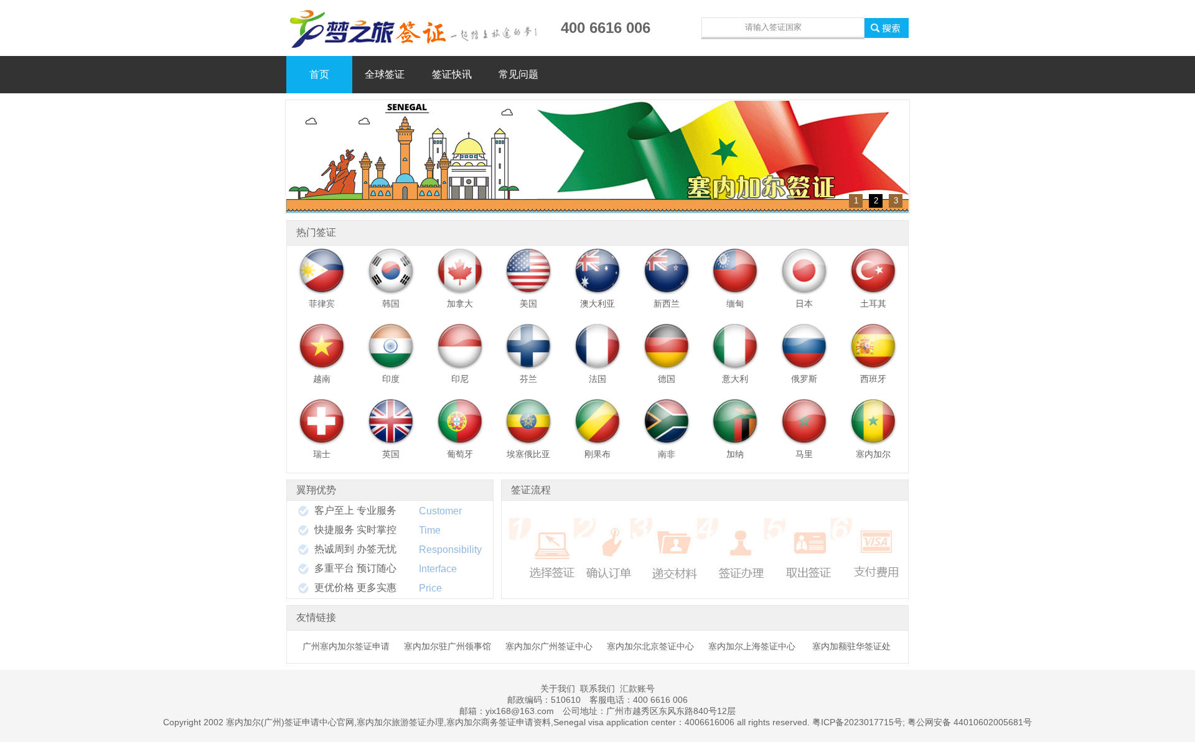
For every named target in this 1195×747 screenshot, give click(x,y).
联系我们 (597, 689)
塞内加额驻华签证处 (851, 646)
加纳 (735, 454)
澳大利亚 (597, 304)
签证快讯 (452, 74)
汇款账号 (637, 689)
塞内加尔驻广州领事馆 (447, 646)
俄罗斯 (804, 379)
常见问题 (518, 74)
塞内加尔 (873, 454)
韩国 (391, 304)
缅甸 (735, 304)
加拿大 (460, 304)
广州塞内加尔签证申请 (346, 646)
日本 (804, 304)
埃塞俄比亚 (528, 454)
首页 (319, 74)
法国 (597, 379)
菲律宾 (322, 304)
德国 (666, 379)
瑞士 (321, 454)
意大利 (735, 379)
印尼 (460, 379)
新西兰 (667, 304)
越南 (321, 379)
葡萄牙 (460, 454)
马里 (804, 454)
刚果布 (597, 454)
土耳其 (873, 304)
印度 (391, 379)
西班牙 (873, 379)
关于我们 (557, 689)
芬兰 (528, 379)
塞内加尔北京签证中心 (650, 646)
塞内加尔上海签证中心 (751, 646)
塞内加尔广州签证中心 (549, 646)
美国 (528, 304)
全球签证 (385, 74)
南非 (666, 454)
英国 (391, 454)
